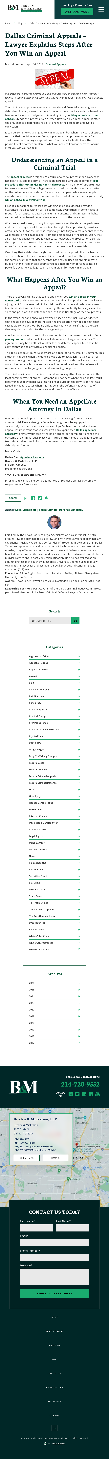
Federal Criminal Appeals (42, 776)
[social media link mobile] (71, 1094)
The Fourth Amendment (42, 916)
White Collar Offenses (41, 942)
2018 (31, 1036)
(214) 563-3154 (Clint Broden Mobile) (34, 1146)
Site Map (54, 1415)
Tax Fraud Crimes (38, 902)
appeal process (20, 177)
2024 (31, 996)
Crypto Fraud (36, 736)
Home (8, 23)
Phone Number (30, 1250)
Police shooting (37, 862)
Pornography (36, 869)
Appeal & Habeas (38, 662)
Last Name (63, 1221)
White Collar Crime (39, 936)
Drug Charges (36, 749)
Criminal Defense (38, 722)
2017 (31, 1043)
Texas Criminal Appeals (41, 909)
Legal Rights (36, 836)
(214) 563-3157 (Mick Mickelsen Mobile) (35, 1150)
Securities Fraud (38, 876)
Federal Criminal (38, 769)
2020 (31, 1023)
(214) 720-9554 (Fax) (24, 1142)
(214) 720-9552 (22, 1139)
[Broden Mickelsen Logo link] (28, 9)
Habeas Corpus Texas (41, 802)
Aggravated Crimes (39, 656)
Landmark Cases (38, 829)
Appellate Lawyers (32, 457)
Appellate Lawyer (38, 669)
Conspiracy (35, 702)
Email (24, 1236)
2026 (31, 983)
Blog (20, 23)
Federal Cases (36, 762)
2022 (31, 1009)
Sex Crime (34, 882)
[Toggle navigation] (101, 10)
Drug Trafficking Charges (43, 756)
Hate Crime (35, 809)
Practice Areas (54, 1331)
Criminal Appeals (56, 64)
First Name (27, 1221)
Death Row (35, 742)
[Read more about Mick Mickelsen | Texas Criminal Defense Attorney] (54, 517)
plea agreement (15, 339)
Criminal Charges (38, 716)
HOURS (55, 1157)
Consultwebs (59, 1443)
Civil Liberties (36, 696)
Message (26, 1265)
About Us (54, 1345)
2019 (31, 1029)
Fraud (32, 789)
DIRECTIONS (26, 1157)
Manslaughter (37, 842)
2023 (31, 1003)
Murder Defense (38, 849)
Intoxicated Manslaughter (43, 822)
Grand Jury (35, 796)
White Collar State (39, 949)
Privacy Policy (54, 1387)
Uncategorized (37, 922)
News (32, 856)
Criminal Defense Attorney (44, 729)
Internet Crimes (38, 816)
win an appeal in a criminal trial (25, 200)
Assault (33, 676)
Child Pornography (39, 689)
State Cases (35, 896)
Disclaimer (54, 1401)
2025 (31, 989)
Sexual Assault (37, 889)
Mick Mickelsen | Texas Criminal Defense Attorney (49, 510)
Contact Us (54, 1373)
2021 (31, 1016)
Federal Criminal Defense (43, 782)
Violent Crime (36, 929)
